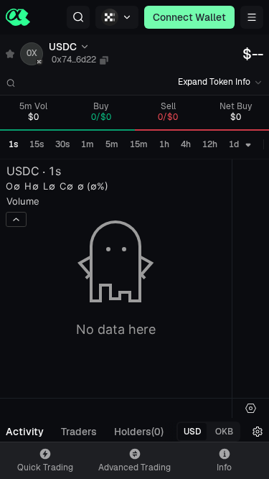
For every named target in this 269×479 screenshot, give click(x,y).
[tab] (24, 431)
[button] (78, 17)
